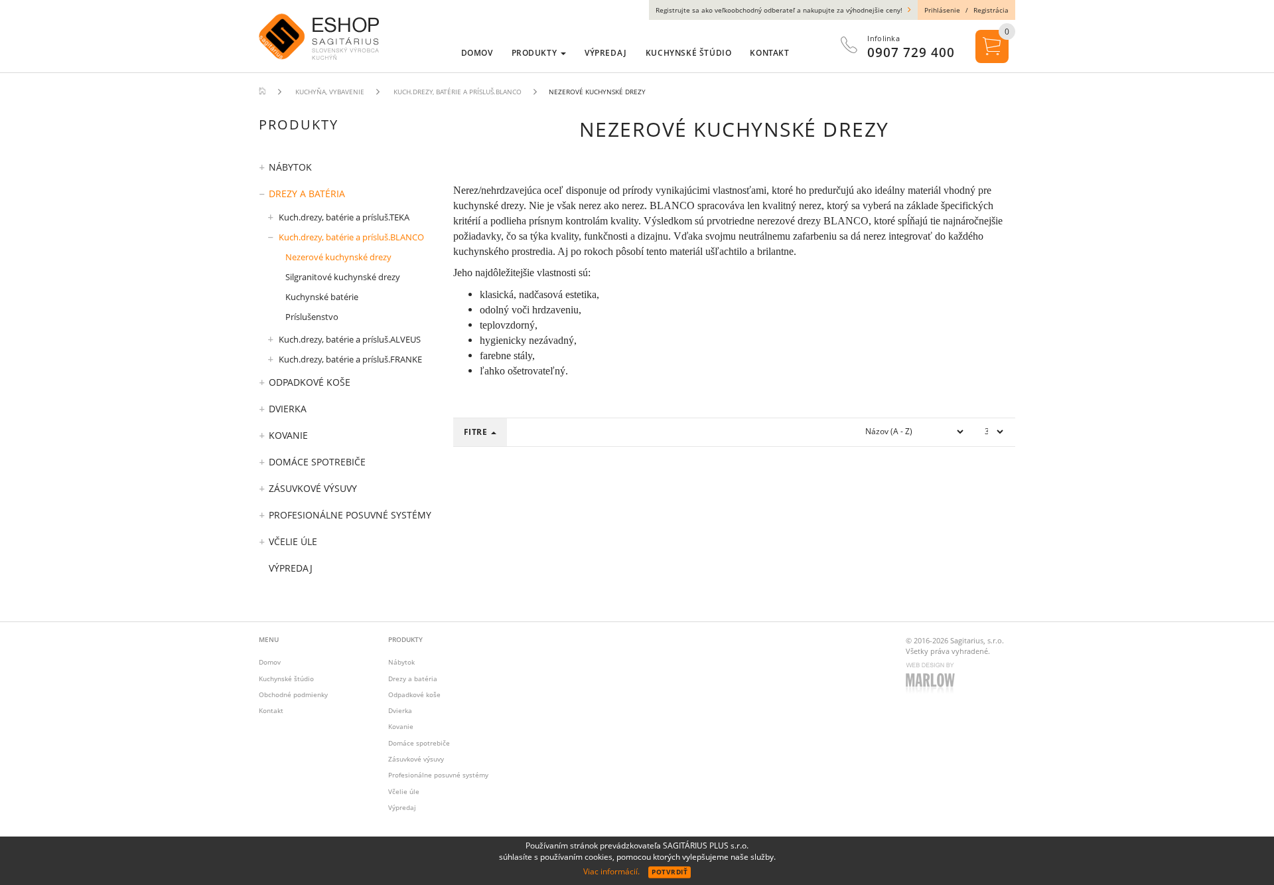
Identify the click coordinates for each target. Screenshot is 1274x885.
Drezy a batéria (307, 193)
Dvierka (288, 408)
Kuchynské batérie (321, 297)
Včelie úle (293, 541)
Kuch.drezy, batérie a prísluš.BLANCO (351, 237)
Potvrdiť (669, 871)
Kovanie (288, 435)
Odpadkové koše (309, 382)
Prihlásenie (942, 10)
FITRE (477, 432)
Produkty (535, 52)
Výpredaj (291, 568)
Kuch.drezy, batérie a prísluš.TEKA (344, 217)
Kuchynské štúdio (286, 678)
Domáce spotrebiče (317, 461)
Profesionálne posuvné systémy (350, 515)
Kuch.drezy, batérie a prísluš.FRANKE (350, 359)
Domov (270, 662)
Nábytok (290, 167)
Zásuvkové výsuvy (313, 488)
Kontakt (271, 710)
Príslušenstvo (311, 317)
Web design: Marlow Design (932, 679)
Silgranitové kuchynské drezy (342, 277)
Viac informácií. (611, 871)
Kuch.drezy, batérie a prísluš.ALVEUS (350, 339)
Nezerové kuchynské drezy (338, 257)
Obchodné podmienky (293, 694)
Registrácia (991, 10)
